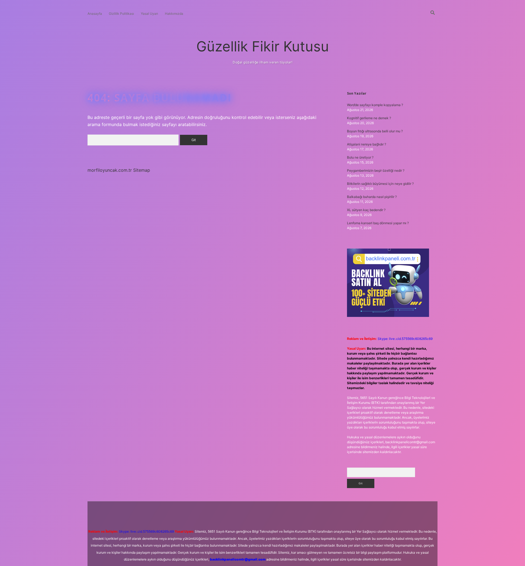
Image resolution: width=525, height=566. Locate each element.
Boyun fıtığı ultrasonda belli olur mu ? (375, 131)
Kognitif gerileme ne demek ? (369, 118)
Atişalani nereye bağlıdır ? (366, 144)
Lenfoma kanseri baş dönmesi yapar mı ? (378, 223)
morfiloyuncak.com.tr (110, 170)
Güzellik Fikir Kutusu (262, 46)
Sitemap (141, 170)
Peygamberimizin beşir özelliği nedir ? (375, 170)
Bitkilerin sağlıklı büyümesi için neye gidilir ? (380, 184)
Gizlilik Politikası (121, 13)
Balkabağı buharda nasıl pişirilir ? (372, 197)
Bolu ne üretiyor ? (360, 157)
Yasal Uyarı (149, 13)
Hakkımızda (174, 13)
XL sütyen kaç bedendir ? (366, 210)
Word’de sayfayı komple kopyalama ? (375, 105)
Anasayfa (95, 13)
